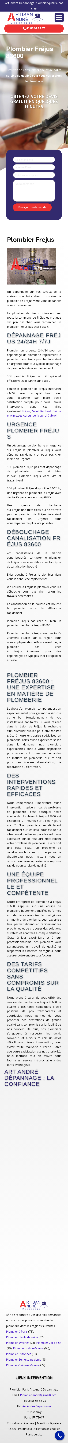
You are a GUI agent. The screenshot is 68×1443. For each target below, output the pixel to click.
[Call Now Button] (60, 1435)
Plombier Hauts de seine (22, 1337)
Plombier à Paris (17, 1331)
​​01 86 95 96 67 (35, 28)
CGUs (12, 1429)
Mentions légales (48, 1423)
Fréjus (26, 411)
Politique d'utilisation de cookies (39, 1429)
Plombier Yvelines (17, 1343)
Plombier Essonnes (18, 1354)
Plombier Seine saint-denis (23, 1359)
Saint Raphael (41, 411)
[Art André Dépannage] (25, 18)
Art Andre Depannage (36, 1406)
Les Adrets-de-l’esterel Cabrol (37, 415)
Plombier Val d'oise (48, 1343)
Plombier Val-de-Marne (28, 1348)
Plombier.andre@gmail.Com (38, 1395)
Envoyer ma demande (32, 207)
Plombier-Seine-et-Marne (23, 1365)
